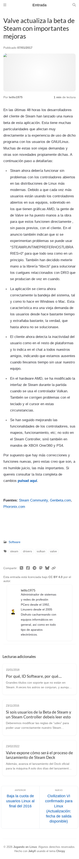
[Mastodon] (41, 568)
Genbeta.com (60, 500)
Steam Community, (34, 500)
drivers (27, 551)
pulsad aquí (27, 481)
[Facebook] (28, 568)
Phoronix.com (14, 506)
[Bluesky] (47, 568)
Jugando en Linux (25, 846)
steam (14, 551)
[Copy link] (53, 568)
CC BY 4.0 (55, 577)
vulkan (41, 551)
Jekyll (32, 851)
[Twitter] (21, 568)
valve (53, 551)
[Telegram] (34, 568)
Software (14, 542)
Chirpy (60, 851)
